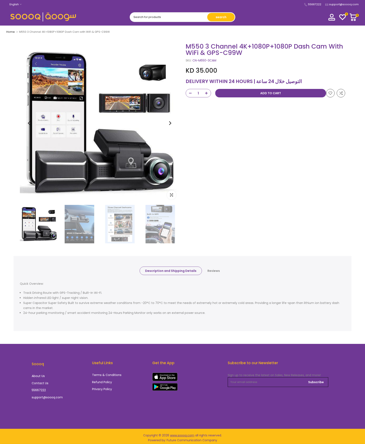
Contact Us (40, 383)
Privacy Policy (102, 389)
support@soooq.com (344, 4)
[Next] (169, 123)
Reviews (213, 270)
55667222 (314, 4)
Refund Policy (102, 382)
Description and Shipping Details (170, 270)
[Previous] (29, 123)
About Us (38, 376)
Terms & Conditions (106, 375)
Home (10, 31)
